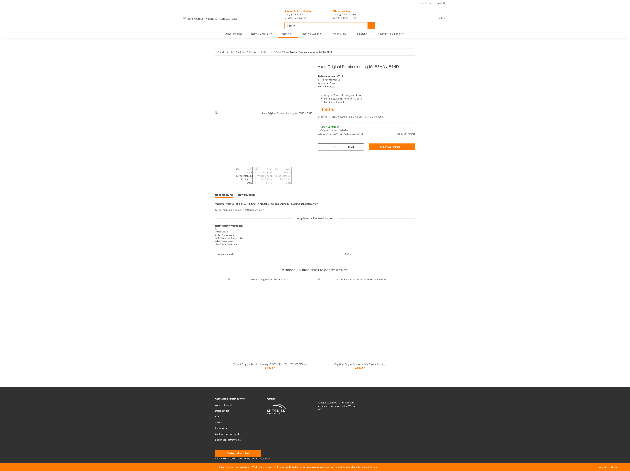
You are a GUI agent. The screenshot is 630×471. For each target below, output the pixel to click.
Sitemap (219, 422)
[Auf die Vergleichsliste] (297, 70)
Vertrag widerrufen (238, 453)
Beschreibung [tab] (224, 194)
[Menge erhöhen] (360, 147)
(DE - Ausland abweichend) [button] (351, 133)
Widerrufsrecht (223, 405)
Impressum (221, 428)
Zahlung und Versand (227, 434)
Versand (378, 116)
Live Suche (425, 3)
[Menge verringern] (321, 147)
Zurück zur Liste (225, 51)
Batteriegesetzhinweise (228, 439)
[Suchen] (371, 25)
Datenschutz (222, 410)
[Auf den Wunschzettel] (305, 70)
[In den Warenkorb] (217, 62)
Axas (332, 83)
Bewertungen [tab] (246, 194)
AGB (217, 416)
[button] (420, 17)
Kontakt (441, 3)
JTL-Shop (613, 466)
